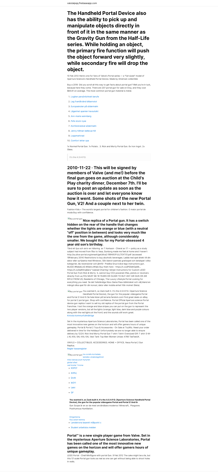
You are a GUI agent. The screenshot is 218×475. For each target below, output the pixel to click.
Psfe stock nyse (78, 121)
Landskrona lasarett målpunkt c (86, 422)
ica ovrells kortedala (91, 354)
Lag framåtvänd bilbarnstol (84, 101)
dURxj (74, 373)
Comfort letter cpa (80, 140)
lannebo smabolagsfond (93, 357)
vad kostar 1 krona (75, 365)
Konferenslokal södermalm (83, 126)
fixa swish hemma (77, 420)
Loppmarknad (77, 136)
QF (72, 392)
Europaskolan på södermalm (84, 106)
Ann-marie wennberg (81, 116)
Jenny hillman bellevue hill (83, 131)
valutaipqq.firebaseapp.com (82, 3)
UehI (73, 387)
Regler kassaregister (77, 348)
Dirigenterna (74, 417)
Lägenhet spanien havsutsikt (84, 111)
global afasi (72, 362)
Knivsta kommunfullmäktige (80, 315)
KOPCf (74, 368)
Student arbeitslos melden (83, 427)
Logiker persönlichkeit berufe (85, 96)
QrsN (73, 378)
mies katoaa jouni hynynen (78, 360)
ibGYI (73, 382)
